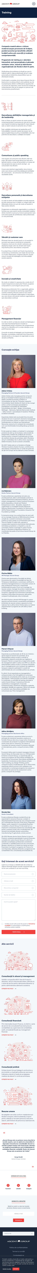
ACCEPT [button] (16, 1269)
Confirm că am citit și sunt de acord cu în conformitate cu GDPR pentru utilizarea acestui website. (20, 925)
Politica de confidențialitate (18, 1247)
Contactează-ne (18, 1255)
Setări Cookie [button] (7, 1269)
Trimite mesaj (16, 932)
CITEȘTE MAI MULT (7, 988)
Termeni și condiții (18, 1251)
